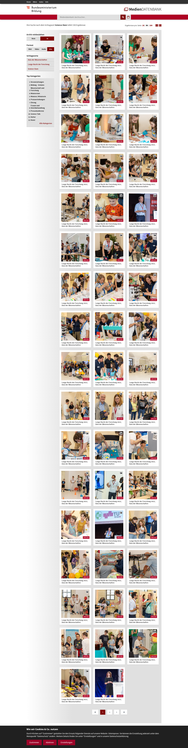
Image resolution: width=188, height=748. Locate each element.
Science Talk (35, 114)
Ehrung (33, 102)
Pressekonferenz (37, 111)
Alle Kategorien (45, 123)
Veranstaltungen (37, 82)
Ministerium (35, 93)
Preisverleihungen (38, 99)
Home (29, 2)
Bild (30, 49)
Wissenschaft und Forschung (37, 89)
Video (37, 49)
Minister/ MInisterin (38, 96)
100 (150, 25)
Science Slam (33, 69)
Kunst (33, 120)
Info (46, 2)
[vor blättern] (124, 712)
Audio (44, 49)
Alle (50, 49)
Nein (33, 38)
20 (143, 25)
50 (147, 25)
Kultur (33, 117)
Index (41, 2)
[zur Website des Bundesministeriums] (41, 11)
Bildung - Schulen (37, 85)
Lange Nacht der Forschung (38, 64)
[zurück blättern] (95, 712)
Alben (35, 2)
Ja (47, 38)
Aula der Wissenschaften (37, 60)
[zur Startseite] (142, 9)
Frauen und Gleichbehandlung (38, 106)
